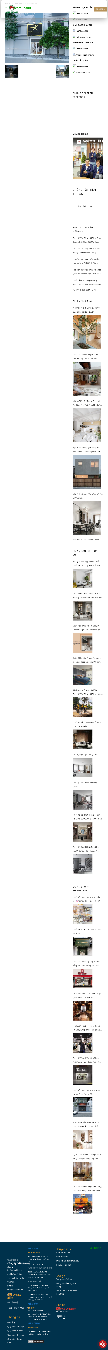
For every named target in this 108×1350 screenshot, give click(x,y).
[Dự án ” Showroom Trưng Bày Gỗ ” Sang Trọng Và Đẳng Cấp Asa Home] (82, 1171)
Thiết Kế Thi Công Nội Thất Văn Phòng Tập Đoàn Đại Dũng (86, 250)
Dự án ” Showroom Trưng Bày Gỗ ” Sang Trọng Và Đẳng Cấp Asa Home (88, 1156)
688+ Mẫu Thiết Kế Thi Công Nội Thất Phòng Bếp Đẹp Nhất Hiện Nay (87, 628)
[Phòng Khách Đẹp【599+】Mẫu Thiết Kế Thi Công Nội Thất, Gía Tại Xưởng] (82, 578)
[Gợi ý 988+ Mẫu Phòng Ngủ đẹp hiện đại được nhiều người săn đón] (82, 675)
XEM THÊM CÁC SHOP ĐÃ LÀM (86, 539)
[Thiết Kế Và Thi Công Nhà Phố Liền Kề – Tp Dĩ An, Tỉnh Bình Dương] (87, 379)
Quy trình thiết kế (15, 1330)
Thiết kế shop (62, 1256)
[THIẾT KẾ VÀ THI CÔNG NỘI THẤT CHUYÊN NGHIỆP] (82, 739)
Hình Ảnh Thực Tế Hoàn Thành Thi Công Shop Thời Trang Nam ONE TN (86, 1028)
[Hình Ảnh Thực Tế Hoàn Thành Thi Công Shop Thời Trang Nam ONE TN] (82, 1043)
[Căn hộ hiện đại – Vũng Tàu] (82, 767)
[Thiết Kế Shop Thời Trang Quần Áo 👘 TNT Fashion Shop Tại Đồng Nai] (82, 914)
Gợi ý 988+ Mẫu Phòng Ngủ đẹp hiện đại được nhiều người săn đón (87, 660)
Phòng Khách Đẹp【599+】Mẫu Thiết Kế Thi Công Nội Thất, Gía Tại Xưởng (86, 563)
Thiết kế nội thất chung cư (67, 1260)
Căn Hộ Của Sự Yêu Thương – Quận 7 (85, 784)
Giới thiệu (11, 1322)
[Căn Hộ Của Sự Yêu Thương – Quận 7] (82, 800)
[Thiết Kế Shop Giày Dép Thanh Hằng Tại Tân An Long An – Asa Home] (82, 978)
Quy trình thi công (15, 1335)
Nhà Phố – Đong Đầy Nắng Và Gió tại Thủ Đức (87, 496)
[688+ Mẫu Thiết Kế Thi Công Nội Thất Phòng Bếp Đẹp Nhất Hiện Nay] (82, 643)
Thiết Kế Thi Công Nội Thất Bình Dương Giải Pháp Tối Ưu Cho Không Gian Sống (87, 240)
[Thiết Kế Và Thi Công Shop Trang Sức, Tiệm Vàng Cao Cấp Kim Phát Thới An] (82, 1204)
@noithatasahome (86, 206)
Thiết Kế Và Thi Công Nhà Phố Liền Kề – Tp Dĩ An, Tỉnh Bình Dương (86, 356)
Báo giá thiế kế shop (65, 1279)
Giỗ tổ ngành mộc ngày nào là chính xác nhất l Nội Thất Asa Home (86, 261)
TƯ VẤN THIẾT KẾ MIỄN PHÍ (84, 290)
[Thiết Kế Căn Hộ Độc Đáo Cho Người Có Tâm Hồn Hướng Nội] (82, 864)
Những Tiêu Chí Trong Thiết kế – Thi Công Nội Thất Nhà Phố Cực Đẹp (87, 403)
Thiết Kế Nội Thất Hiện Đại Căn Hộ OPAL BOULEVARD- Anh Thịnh (87, 817)
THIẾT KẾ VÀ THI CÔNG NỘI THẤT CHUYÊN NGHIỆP (87, 724)
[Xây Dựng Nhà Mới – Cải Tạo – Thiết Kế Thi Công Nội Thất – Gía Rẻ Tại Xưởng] (82, 707)
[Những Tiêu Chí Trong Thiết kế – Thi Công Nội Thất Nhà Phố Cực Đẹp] (87, 425)
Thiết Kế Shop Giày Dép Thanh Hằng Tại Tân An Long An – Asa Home (86, 963)
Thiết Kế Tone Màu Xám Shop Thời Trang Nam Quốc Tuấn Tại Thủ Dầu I (86, 1060)
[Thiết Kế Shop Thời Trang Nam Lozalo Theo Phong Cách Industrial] (82, 1107)
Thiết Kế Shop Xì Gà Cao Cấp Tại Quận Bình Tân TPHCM (87, 995)
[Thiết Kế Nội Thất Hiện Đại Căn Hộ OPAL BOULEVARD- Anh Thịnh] (82, 832)
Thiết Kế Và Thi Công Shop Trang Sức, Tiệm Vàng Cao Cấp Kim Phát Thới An (87, 1189)
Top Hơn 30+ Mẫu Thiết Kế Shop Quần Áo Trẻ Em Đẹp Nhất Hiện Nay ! (87, 272)
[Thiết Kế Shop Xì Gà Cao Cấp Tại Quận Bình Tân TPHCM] (82, 1011)
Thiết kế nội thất (63, 1252)
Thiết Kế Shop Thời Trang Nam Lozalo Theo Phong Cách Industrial (86, 1092)
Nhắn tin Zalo (62, 1311)
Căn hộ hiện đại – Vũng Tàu (85, 754)
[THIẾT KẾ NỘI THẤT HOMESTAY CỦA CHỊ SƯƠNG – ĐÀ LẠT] (87, 332)
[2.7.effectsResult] (37, 62)
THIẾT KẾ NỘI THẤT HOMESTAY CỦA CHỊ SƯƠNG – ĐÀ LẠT (86, 310)
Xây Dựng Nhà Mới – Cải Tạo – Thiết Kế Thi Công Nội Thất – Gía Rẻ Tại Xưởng (87, 692)
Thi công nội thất (63, 1265)
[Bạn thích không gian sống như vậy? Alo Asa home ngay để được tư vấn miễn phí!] (87, 472)
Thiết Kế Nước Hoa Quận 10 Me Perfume (86, 931)
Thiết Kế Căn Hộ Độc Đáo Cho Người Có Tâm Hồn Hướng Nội (86, 849)
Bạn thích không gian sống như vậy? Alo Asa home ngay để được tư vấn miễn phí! (87, 450)
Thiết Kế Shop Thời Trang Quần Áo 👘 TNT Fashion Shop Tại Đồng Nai (87, 899)
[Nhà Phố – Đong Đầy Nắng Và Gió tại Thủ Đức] (87, 518)
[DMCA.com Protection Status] (36, 1342)
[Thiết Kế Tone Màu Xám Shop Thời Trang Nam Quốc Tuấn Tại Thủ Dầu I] (82, 1075)
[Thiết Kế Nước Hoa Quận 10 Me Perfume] (82, 946)
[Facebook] (58, 1318)
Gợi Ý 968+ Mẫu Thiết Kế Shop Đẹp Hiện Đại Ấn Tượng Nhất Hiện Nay (86, 1124)
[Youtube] (64, 1318)
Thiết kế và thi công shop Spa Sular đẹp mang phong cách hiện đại (87, 282)
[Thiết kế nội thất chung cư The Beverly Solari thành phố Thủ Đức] (82, 610)
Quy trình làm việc (15, 1326)
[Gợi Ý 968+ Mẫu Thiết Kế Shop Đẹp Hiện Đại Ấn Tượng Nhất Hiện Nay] (82, 1139)
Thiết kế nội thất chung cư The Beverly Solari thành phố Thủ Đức (87, 595)
